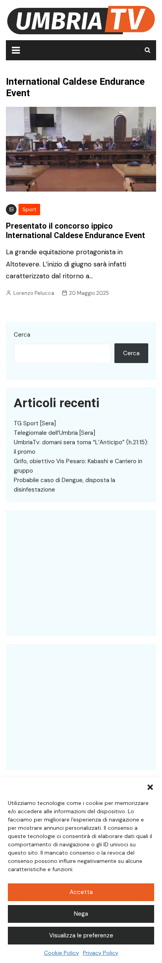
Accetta (81, 892)
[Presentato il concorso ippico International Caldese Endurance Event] (81, 149)
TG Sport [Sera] (35, 423)
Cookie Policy (61, 952)
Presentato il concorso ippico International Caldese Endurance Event (75, 230)
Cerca (22, 335)
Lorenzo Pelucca (33, 293)
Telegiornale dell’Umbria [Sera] (54, 433)
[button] (150, 787)
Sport (29, 209)
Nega (81, 914)
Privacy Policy (100, 952)
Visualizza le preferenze (81, 935)
